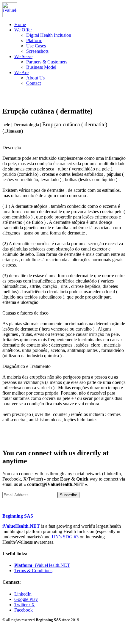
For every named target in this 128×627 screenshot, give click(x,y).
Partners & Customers (46, 61)
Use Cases (36, 45)
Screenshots (37, 51)
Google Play (26, 599)
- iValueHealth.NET (42, 565)
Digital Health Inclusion (48, 35)
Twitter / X (24, 604)
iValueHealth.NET (21, 526)
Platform (34, 40)
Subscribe (68, 495)
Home (20, 24)
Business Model (41, 67)
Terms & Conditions (33, 570)
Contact (33, 83)
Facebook (23, 609)
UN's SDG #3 (65, 536)
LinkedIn (23, 593)
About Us (35, 77)
